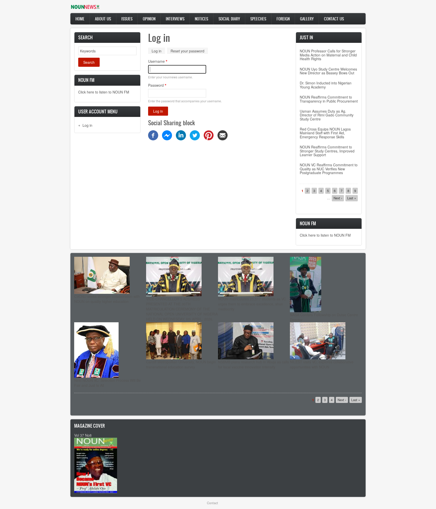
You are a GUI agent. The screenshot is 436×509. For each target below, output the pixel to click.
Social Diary (229, 18)
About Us (103, 18)
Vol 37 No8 (83, 435)
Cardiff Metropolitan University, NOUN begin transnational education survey (181, 364)
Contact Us (334, 18)
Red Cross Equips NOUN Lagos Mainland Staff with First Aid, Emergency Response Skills (325, 132)
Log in (87, 125)
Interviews (175, 18)
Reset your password (187, 50)
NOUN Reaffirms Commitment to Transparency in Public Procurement (329, 98)
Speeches (258, 18)
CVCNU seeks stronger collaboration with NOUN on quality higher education (107, 299)
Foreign (283, 18)
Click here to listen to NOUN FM (103, 91)
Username (156, 61)
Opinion (149, 18)
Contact (212, 502)
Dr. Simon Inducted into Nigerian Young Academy (325, 84)
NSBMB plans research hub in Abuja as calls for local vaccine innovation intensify (253, 364)
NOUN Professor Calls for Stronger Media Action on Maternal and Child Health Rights (328, 54)
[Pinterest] (209, 134)
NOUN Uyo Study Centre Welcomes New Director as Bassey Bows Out (328, 71)
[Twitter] (195, 134)
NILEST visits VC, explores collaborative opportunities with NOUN (321, 364)
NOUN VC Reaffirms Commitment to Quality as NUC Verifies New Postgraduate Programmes (329, 168)
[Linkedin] (181, 134)
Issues (126, 18)
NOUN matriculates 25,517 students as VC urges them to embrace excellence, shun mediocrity (252, 303)
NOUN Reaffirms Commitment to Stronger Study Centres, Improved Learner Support (327, 150)
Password (156, 85)
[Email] (222, 134)
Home (80, 18)
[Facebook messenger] (167, 134)
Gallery (307, 18)
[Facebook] (153, 134)
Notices (201, 18)
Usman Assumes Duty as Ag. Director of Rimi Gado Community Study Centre (326, 115)
